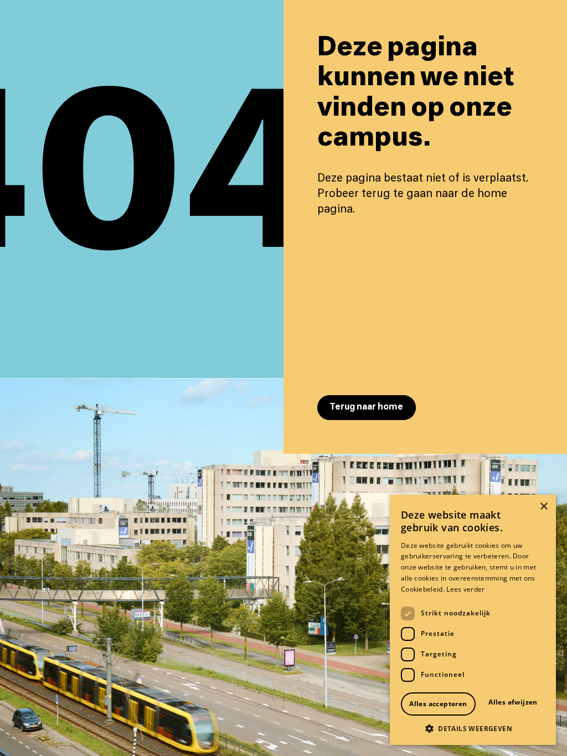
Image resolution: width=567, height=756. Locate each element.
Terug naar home (366, 407)
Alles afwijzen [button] (513, 702)
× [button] (543, 507)
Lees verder (465, 589)
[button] (473, 728)
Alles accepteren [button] (438, 703)
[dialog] (473, 620)
